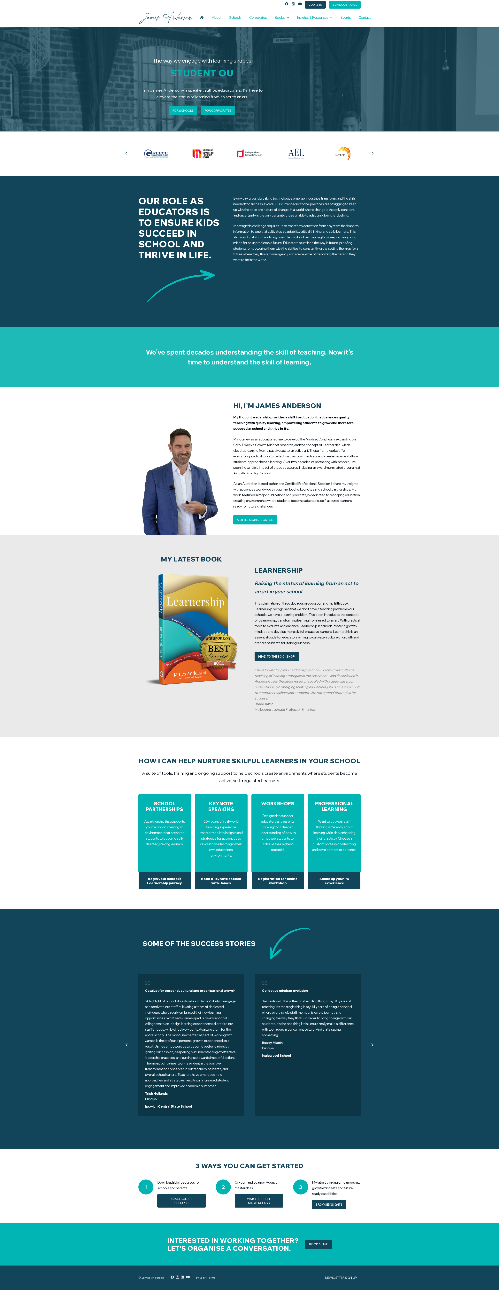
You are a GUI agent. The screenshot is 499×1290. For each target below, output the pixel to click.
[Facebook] (286, 3)
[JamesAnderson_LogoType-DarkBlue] (165, 17)
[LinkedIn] (182, 1277)
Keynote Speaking (221, 806)
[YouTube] (300, 3)
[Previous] (127, 153)
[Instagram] (293, 4)
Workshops (277, 803)
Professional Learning (334, 806)
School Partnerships (164, 806)
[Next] (372, 153)
